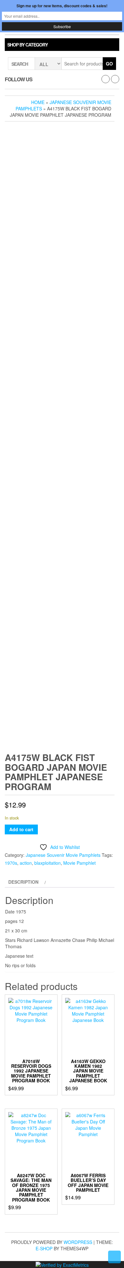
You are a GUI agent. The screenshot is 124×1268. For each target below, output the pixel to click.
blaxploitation (47, 863)
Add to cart (21, 829)
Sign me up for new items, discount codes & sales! (62, 6)
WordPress (78, 1242)
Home (38, 102)
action (26, 863)
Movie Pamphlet (79, 863)
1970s (11, 863)
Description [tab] (23, 882)
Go (109, 63)
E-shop (44, 1248)
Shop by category (27, 44)
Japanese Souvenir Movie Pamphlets (63, 855)
